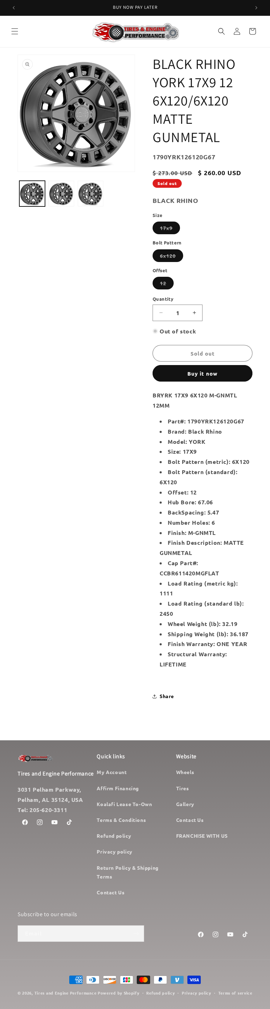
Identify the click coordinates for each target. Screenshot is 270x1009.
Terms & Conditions (121, 820)
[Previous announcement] (13, 7)
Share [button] (167, 696)
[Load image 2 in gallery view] (61, 193)
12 (167, 284)
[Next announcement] (256, 7)
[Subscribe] (136, 933)
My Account (112, 772)
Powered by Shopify (119, 993)
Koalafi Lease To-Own (124, 804)
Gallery (185, 804)
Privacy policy (114, 851)
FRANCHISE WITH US (202, 835)
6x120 (171, 257)
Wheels (185, 772)
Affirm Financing (118, 788)
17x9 (170, 229)
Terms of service (235, 993)
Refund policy (114, 835)
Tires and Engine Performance (65, 993)
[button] (14, 31)
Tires (182, 788)
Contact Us (110, 892)
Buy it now (202, 373)
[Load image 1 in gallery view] (32, 193)
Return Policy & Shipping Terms (127, 872)
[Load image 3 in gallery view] (90, 193)
